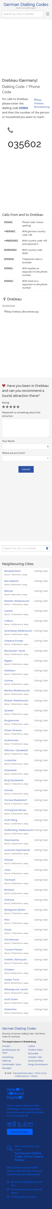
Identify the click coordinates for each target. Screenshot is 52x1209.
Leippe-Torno (11, 979)
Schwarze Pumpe (13, 640)
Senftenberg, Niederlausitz (19, 830)
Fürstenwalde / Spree (11, 1064)
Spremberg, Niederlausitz (18, 630)
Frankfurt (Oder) (35, 1049)
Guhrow (8, 680)
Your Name (8, 441)
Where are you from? (13, 453)
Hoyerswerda (11, 840)
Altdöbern (9, 670)
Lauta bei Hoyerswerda (17, 850)
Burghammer (11, 720)
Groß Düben (11, 999)
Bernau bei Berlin (36, 1060)
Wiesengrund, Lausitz (16, 989)
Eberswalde (33, 1053)
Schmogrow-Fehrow (15, 810)
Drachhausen (11, 939)
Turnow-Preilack (13, 949)
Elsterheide (10, 770)
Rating (5, 402)
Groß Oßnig (10, 820)
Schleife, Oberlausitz (15, 959)
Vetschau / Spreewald (16, 750)
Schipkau (9, 969)
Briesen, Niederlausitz (16, 700)
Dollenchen (10, 1009)
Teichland (9, 879)
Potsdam (6, 1046)
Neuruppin (6, 1068)
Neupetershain (12, 571)
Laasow (8, 610)
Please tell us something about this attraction (21, 414)
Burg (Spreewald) (13, 780)
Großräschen (11, 740)
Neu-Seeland (11, 580)
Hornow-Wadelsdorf (15, 800)
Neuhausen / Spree (14, 650)
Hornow (8, 790)
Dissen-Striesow (13, 730)
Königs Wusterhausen (38, 1064)
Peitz (7, 919)
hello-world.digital (19, 1132)
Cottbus (8, 620)
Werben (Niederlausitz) (17, 690)
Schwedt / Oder (35, 1057)
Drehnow (9, 899)
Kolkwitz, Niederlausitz (16, 600)
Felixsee (8, 859)
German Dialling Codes (26, 4)
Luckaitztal (10, 760)
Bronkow (9, 889)
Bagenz (8, 660)
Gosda (7, 929)
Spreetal (8, 710)
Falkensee (6, 1060)
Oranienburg (7, 1057)
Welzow (8, 590)
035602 (23, 108)
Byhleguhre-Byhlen (14, 909)
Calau (7, 869)
